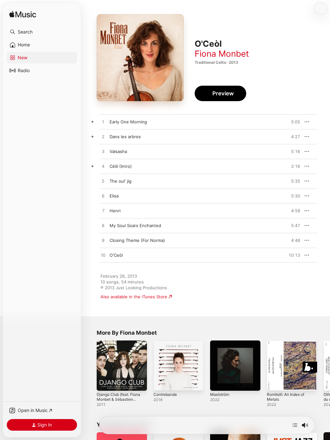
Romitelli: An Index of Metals (285, 397)
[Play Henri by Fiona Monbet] (103, 211)
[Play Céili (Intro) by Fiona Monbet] (103, 166)
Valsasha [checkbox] (118, 151)
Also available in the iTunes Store (134, 296)
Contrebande (165, 394)
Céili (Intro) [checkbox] (121, 166)
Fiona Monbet (222, 54)
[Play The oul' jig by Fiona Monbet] (103, 181)
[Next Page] (323, 365)
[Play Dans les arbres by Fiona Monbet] (103, 137)
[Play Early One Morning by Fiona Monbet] (103, 122)
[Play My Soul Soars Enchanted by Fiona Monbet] (103, 226)
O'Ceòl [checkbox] (116, 255)
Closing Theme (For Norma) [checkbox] (137, 240)
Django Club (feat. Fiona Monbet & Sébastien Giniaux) (118, 399)
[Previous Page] (90, 365)
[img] (22, 14)
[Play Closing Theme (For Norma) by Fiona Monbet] (103, 241)
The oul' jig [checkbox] (120, 181)
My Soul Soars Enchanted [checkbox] (135, 225)
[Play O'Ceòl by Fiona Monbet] (103, 255)
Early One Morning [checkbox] (128, 121)
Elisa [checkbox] (114, 195)
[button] (42, 31)
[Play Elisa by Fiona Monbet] (103, 196)
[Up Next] (295, 425)
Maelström (219, 394)
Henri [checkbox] (115, 210)
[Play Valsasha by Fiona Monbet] (103, 152)
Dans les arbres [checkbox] (125, 136)
